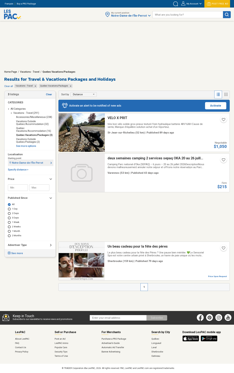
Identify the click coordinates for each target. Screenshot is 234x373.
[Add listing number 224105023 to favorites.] (223, 161)
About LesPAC (22, 339)
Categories (15, 102)
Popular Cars (61, 347)
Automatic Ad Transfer (113, 347)
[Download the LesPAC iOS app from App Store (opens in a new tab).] (191, 341)
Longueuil (156, 343)
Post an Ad (60, 339)
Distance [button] (78, 94)
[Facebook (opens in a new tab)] (200, 320)
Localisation (15, 154)
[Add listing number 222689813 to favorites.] (223, 120)
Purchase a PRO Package (114, 339)
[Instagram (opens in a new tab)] (218, 320)
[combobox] (187, 14)
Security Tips (61, 351)
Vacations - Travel (29, 71)
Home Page (10, 71)
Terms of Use (61, 356)
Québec (155, 339)
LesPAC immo (61, 343)
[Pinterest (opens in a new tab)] (209, 320)
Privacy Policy (21, 351)
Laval (154, 347)
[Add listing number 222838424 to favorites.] (223, 249)
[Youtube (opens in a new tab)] (228, 320)
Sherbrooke (157, 351)
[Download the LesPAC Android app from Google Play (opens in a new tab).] (209, 341)
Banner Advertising (111, 351)
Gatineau (155, 356)
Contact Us (20, 347)
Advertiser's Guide (111, 343)
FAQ (17, 343)
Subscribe (157, 317)
